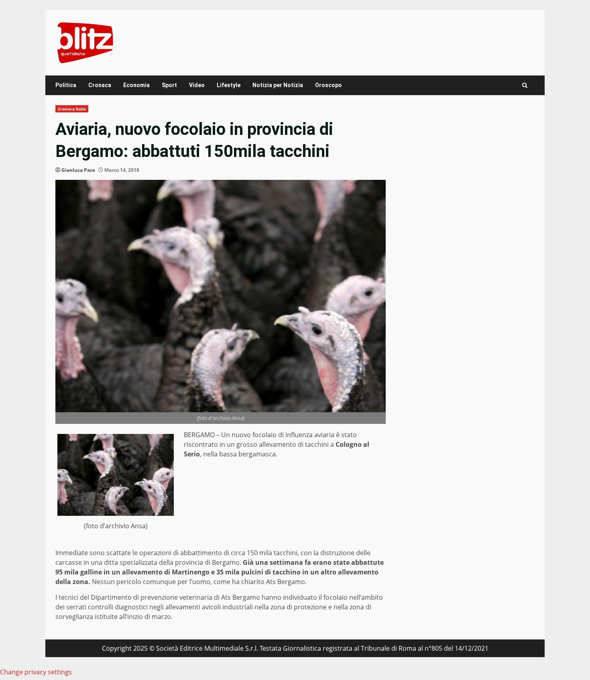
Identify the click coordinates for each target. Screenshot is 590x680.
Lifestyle (228, 85)
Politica (65, 85)
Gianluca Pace (78, 170)
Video (197, 85)
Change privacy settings (36, 672)
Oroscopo (328, 85)
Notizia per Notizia (277, 85)
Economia (136, 85)
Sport (169, 85)
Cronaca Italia (72, 109)
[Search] (524, 85)
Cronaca (99, 85)
